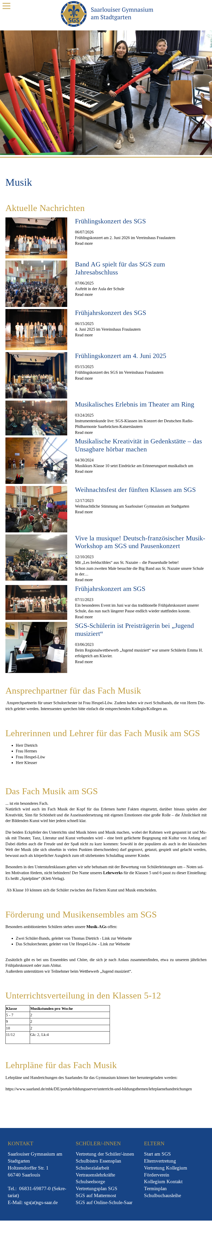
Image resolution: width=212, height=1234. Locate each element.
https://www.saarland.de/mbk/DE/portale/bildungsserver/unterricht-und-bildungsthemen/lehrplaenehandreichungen (98, 1089)
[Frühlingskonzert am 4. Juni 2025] (36, 375)
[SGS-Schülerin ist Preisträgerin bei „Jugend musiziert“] (36, 647)
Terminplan (155, 1188)
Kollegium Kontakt (163, 1181)
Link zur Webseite (117, 938)
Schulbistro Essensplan (98, 1161)
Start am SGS (157, 1154)
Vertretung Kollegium (165, 1168)
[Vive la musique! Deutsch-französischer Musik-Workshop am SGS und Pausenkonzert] (36, 557)
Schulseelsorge (90, 1181)
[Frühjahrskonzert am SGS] (36, 602)
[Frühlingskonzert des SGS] (36, 237)
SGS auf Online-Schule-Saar (104, 1202)
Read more (84, 243)
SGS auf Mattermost (96, 1195)
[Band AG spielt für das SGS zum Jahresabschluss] (36, 283)
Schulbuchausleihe (162, 1195)
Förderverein (156, 1175)
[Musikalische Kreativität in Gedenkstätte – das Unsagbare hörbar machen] (36, 460)
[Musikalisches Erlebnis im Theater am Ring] (36, 417)
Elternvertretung (160, 1161)
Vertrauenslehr (90, 1175)
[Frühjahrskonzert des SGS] (36, 329)
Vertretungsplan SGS (96, 1188)
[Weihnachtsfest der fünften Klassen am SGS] (36, 508)
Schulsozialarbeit (92, 1168)
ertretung (88, 1154)
